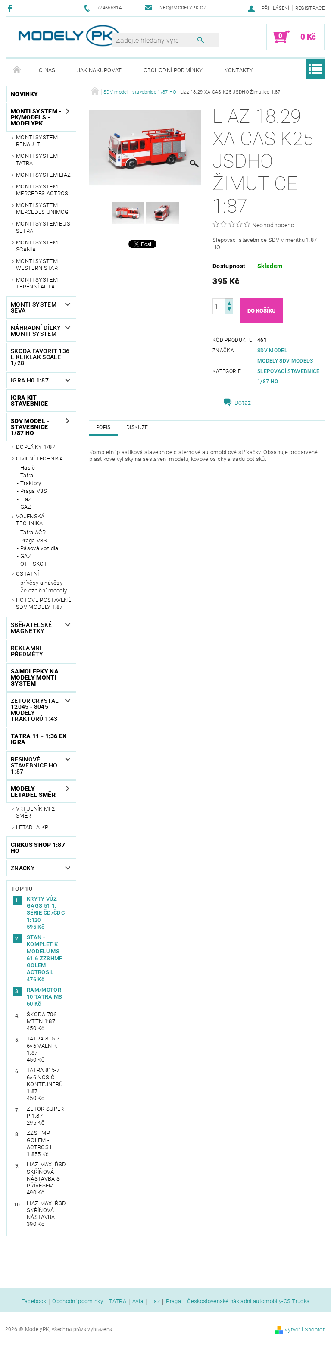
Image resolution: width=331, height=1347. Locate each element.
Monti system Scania (37, 246)
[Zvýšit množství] (229, 302)
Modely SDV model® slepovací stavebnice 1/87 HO (288, 371)
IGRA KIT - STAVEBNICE (29, 400)
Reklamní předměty (27, 651)
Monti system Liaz (43, 175)
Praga (173, 1301)
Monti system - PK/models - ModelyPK (36, 117)
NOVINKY (24, 94)
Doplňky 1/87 (35, 447)
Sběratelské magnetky (31, 627)
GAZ (25, 507)
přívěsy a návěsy (41, 583)
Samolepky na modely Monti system (35, 677)
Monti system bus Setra (43, 227)
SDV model (272, 351)
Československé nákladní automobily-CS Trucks (248, 1301)
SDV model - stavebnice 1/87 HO (30, 426)
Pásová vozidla (39, 548)
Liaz (25, 499)
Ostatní (27, 573)
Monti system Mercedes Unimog (42, 208)
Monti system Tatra (37, 159)
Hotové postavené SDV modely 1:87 (43, 603)
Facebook (34, 1301)
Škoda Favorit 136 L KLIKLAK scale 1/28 (40, 357)
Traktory (30, 483)
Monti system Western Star (37, 264)
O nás (47, 70)
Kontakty (238, 70)
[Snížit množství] (229, 310)
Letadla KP (32, 827)
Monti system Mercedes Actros (42, 190)
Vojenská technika (30, 519)
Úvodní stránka (17, 70)
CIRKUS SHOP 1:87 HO (38, 847)
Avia (137, 1301)
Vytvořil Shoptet (304, 1329)
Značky (23, 868)
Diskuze (137, 427)
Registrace (310, 8)
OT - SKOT (33, 564)
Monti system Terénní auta (37, 283)
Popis (103, 427)
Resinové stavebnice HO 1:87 (34, 765)
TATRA (117, 1301)
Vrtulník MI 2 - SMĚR (37, 812)
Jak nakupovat (99, 70)
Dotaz (242, 402)
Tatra (27, 475)
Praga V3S (33, 491)
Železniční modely (43, 590)
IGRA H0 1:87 (30, 380)
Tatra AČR (33, 532)
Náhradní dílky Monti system (36, 330)
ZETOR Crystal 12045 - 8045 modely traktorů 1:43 (35, 709)
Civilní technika (39, 458)
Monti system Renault (37, 140)
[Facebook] (11, 8)
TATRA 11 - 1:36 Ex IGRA (39, 739)
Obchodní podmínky (173, 70)
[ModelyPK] (69, 35)
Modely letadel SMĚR (33, 791)
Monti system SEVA (33, 307)
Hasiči (28, 467)
